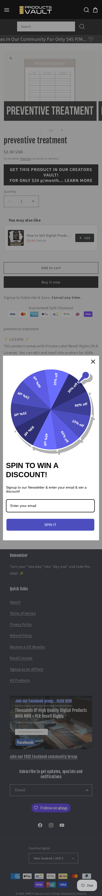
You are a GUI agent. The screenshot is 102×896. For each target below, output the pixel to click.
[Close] (93, 362)
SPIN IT (50, 525)
